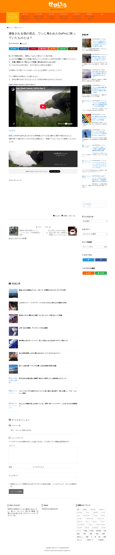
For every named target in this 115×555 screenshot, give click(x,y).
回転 (97, 534)
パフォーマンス (100, 524)
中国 (105, 530)
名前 (10, 467)
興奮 (105, 537)
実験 (103, 534)
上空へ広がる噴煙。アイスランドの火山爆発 (33, 328)
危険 (91, 534)
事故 (78, 534)
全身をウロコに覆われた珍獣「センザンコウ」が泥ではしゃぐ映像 (40, 315)
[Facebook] (101, 260)
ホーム (11, 27)
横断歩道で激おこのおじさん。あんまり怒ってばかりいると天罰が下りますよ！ (99, 58)
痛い (99, 537)
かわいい (102, 509)
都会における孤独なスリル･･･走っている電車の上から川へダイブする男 (42, 290)
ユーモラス (95, 527)
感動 (87, 537)
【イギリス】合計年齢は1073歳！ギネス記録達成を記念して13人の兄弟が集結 (99, 104)
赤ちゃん (79, 540)
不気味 (91, 530)
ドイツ (102, 521)
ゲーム (103, 515)
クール (95, 515)
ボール (87, 527)
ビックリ (19, 27)
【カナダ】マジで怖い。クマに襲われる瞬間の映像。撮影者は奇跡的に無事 (99, 149)
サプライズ (90, 518)
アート (87, 512)
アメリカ (79, 512)
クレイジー (86, 515)
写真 (84, 534)
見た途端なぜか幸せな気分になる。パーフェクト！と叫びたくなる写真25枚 (99, 118)
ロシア (79, 530)
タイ (87, 521)
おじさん (93, 509)
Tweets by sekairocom (50, 509)
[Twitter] (88, 260)
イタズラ (95, 512)
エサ (70, 215)
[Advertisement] (24, 194)
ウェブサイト (13, 475)
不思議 (85, 530)
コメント (12, 445)
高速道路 (101, 540)
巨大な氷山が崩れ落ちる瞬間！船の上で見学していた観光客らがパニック (42, 378)
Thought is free (67, 550)
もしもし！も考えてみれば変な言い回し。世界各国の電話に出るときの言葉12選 (99, 179)
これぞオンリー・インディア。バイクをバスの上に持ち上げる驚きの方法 (42, 302)
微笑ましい (80, 537)
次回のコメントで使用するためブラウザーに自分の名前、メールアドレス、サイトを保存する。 (43, 485)
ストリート (101, 518)
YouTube (12, 130)
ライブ (103, 527)
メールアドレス (38, 467)
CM (78, 509)
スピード (79, 521)
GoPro (65, 215)
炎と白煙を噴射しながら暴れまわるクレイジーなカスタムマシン (40, 353)
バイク (90, 524)
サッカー (79, 518)
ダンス (95, 521)
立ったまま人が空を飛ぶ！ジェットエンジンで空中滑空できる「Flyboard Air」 (99, 133)
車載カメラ (90, 540)
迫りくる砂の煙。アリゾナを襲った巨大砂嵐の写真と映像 (37, 366)
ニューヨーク (81, 524)
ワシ (74, 215)
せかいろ (88, 204)
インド (103, 512)
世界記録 (98, 530)
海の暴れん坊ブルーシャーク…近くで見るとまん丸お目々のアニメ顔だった (43, 340)
